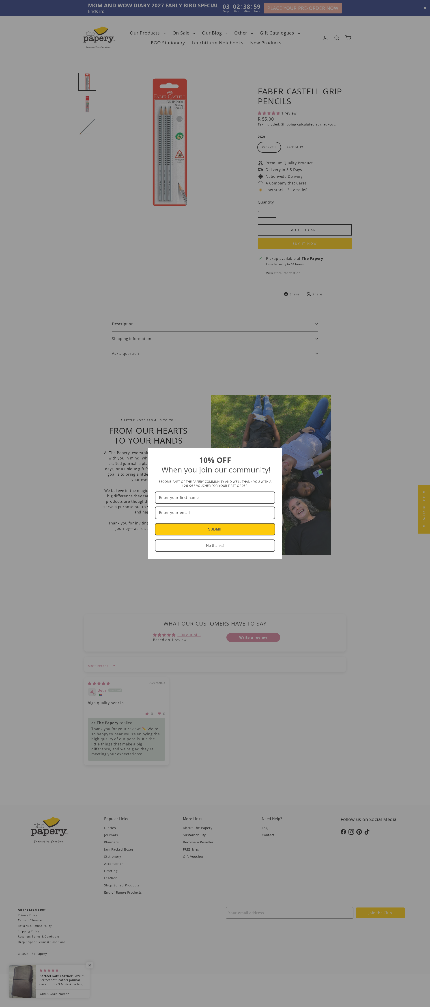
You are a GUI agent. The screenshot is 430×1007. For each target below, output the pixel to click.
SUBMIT (215, 529)
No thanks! (215, 545)
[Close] (276, 453)
